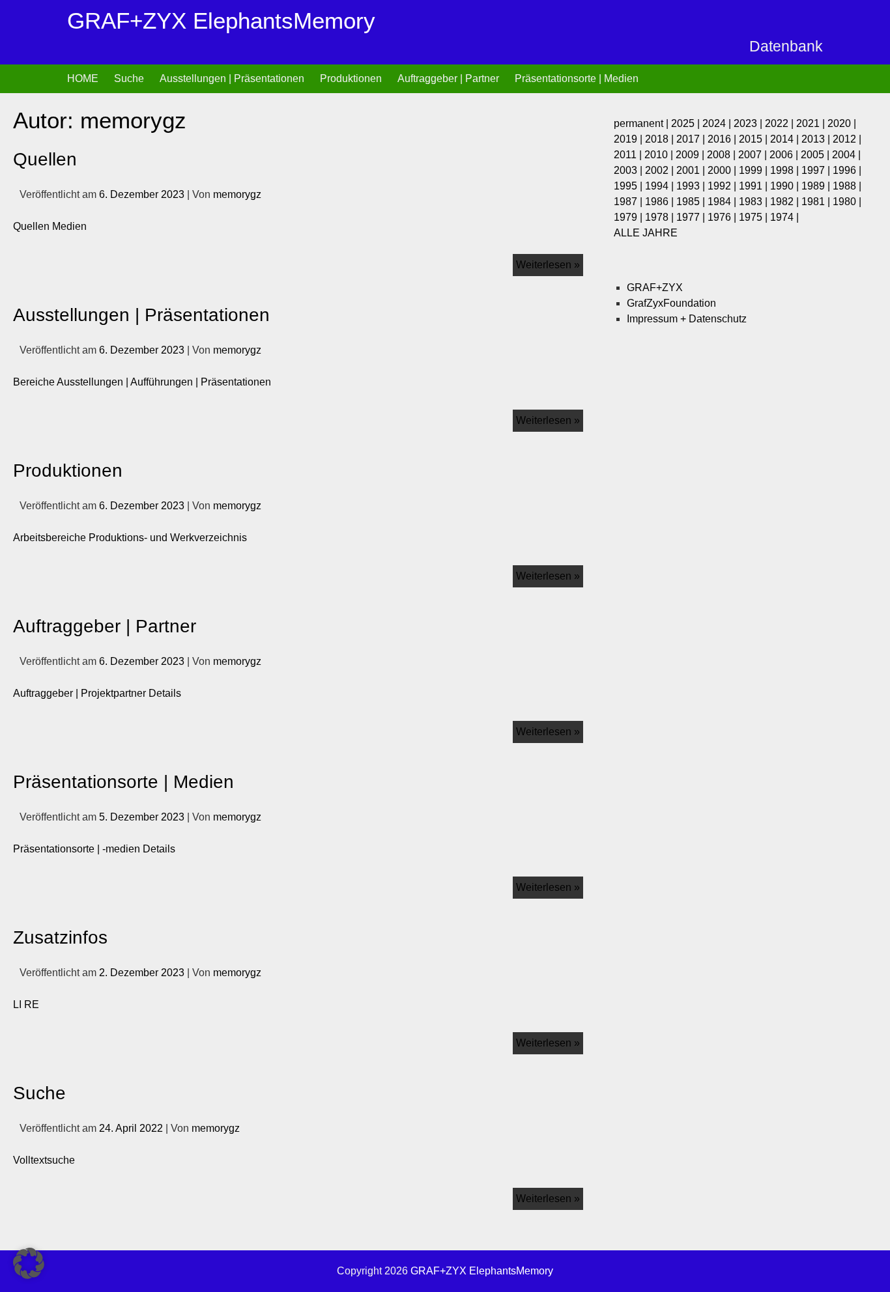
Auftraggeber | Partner (448, 78)
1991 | (754, 185)
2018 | (660, 139)
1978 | (660, 217)
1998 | (785, 170)
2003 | (629, 170)
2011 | (629, 154)
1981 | (817, 201)
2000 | (723, 170)
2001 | (692, 170)
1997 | (817, 170)
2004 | (846, 154)
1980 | (847, 201)
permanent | (642, 123)
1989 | (817, 185)
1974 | (784, 217)
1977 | (692, 217)
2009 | (691, 154)
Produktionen (351, 78)
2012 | (847, 139)
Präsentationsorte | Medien (577, 78)
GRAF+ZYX (655, 287)
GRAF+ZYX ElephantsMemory (221, 20)
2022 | (780, 123)
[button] (28, 1263)
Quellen (45, 159)
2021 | (811, 123)
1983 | (754, 201)
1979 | (629, 217)
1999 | (754, 170)
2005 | (816, 154)
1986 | (660, 201)
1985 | (692, 201)
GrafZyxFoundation (671, 303)
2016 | (723, 139)
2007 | (753, 154)
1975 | (754, 217)
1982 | (785, 201)
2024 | (718, 123)
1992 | (723, 185)
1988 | (847, 185)
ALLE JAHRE (646, 232)
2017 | (692, 139)
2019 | (629, 139)
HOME (82, 78)
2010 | (660, 154)
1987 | (629, 201)
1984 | (723, 201)
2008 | (722, 154)
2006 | (785, 154)
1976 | (723, 217)
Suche (129, 78)
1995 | (629, 185)
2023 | (749, 123)
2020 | (841, 123)
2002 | (660, 170)
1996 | (847, 170)
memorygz (237, 194)
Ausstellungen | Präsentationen (232, 78)
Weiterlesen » (549, 262)
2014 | (785, 139)
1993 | (692, 185)
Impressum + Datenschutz (687, 318)
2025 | (686, 123)
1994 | (660, 185)
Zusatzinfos (60, 937)
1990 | (785, 185)
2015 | (754, 139)
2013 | (817, 139)
